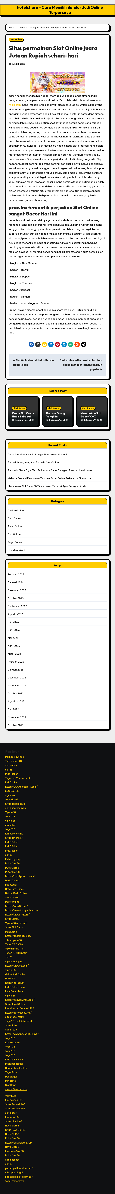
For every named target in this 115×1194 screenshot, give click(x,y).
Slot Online (16, 39)
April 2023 (14, 645)
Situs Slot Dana (14, 927)
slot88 (8, 769)
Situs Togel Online (15, 1004)
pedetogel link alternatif (19, 1168)
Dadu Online (12, 880)
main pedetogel (14, 1063)
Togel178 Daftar (14, 944)
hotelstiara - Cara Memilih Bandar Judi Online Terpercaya (60, 10)
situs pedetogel (14, 1172)
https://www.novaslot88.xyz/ (22, 1033)
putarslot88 (12, 791)
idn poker (10, 825)
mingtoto (10, 1080)
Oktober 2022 (16, 693)
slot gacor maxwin (15, 808)
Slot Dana (10, 1085)
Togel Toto (11, 1072)
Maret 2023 (14, 653)
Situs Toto (11, 1025)
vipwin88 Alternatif (16, 1089)
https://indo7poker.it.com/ (20, 876)
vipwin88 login (13, 961)
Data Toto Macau (14, 889)
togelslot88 (11, 799)
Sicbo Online (12, 897)
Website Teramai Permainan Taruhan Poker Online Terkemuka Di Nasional (49, 478)
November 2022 (17, 685)
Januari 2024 (16, 582)
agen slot (10, 795)
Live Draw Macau (14, 991)
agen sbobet (12, 1159)
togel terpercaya (14, 1181)
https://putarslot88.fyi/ (18, 1142)
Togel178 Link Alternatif (18, 1021)
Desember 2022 (17, 677)
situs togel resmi (14, 1017)
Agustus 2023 (16, 614)
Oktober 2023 (16, 598)
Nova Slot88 (12, 1125)
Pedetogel (11, 1076)
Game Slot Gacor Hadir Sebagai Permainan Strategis (38, 454)
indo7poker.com (14, 1059)
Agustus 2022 (16, 701)
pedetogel (11, 884)
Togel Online (15, 542)
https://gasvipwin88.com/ (20, 999)
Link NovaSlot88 (14, 1151)
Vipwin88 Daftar (14, 948)
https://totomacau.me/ (18, 1012)
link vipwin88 (12, 1117)
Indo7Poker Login (15, 987)
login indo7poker (14, 982)
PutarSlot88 (12, 867)
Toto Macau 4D (13, 761)
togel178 (10, 816)
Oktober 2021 (15, 725)
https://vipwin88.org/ (17, 914)
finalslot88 (15, 104)
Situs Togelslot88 (15, 803)
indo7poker (11, 773)
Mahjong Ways (13, 859)
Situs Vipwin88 (13, 1121)
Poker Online (15, 526)
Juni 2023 (14, 630)
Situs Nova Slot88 (15, 1129)
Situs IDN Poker (13, 837)
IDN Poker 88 (12, 1042)
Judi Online (14, 518)
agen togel (11, 1029)
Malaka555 (11, 931)
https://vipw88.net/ (16, 906)
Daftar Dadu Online (16, 893)
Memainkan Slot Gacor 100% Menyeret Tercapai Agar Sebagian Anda (47, 486)
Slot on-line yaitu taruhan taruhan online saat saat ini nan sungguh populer (81, 365)
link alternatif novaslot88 (19, 1008)
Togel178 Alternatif (16, 953)
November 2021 (17, 717)
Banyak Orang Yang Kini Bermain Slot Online (33, 462)
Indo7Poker (11, 842)
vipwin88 (10, 820)
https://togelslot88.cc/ (18, 936)
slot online (11, 765)
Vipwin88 (10, 812)
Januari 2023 (15, 669)
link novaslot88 (13, 1100)
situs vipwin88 (13, 940)
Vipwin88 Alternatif (16, 923)
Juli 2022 (13, 709)
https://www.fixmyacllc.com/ (21, 910)
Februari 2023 (16, 661)
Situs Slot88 (12, 918)
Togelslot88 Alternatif (17, 778)
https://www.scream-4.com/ (21, 786)
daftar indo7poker (15, 974)
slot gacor (10, 1112)
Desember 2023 (17, 590)
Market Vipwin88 (14, 756)
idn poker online (14, 833)
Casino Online (16, 510)
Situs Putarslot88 (15, 1104)
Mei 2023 (13, 638)
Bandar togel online (16, 1068)
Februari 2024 (16, 574)
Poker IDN (10, 978)
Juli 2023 (13, 622)
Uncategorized (16, 550)
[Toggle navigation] (7, 10)
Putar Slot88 (12, 863)
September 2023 (17, 606)
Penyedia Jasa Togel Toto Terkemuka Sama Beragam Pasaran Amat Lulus (50, 470)
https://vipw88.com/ (17, 965)
